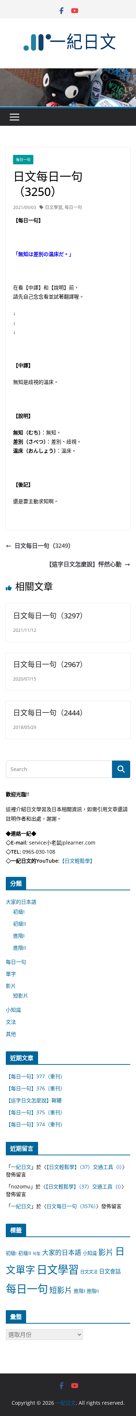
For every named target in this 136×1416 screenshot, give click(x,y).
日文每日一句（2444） (50, 713)
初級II (19, 923)
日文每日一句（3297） (50, 616)
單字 (11, 973)
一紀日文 (21, 1166)
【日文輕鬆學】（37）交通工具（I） (84, 1166)
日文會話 (110, 1271)
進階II (19, 947)
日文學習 (53, 207)
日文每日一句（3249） (44, 546)
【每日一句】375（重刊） (35, 1112)
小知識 (13, 1009)
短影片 (20, 995)
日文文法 (89, 1272)
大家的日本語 (21, 901)
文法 (11, 1021)
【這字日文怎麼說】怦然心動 (83, 564)
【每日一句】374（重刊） (35, 1124)
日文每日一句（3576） (71, 1206)
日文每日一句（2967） (50, 664)
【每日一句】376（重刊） (35, 1088)
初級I (19, 911)
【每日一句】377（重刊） (35, 1076)
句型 (37, 1253)
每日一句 (23, 159)
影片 (11, 985)
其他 (11, 1033)
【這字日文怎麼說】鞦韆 (34, 1100)
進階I (19, 935)
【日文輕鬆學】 (77, 860)
